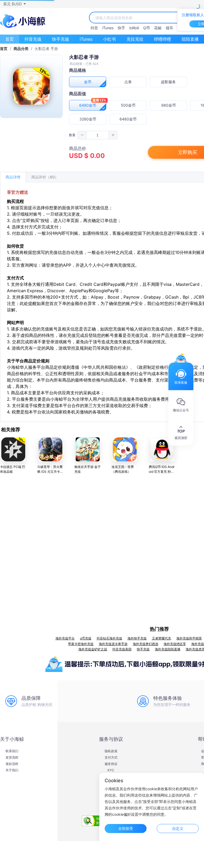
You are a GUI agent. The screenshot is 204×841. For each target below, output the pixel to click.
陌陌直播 (190, 39)
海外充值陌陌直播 (167, 649)
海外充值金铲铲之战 (92, 649)
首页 (9, 39)
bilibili (134, 28)
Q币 (146, 28)
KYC (111, 770)
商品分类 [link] (21, 49)
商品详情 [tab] (13, 177)
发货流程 (12, 757)
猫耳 (169, 28)
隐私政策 (111, 751)
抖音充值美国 (121, 649)
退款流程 (12, 763)
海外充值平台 (65, 638)
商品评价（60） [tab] (44, 177)
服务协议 (111, 763)
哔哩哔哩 (162, 39)
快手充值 (60, 39)
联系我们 (12, 751)
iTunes (107, 28)
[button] (14, 4)
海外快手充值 (137, 638)
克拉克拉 (134, 39)
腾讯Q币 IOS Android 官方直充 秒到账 (162, 471)
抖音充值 (32, 39)
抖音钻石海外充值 (109, 638)
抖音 (94, 28)
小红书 (109, 39)
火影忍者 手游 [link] (46, 49)
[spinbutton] (97, 135)
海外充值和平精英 (189, 638)
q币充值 (85, 638)
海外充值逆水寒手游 (113, 644)
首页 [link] (3, 49)
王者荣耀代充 (161, 638)
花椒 (158, 28)
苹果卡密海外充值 (81, 644)
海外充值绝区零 (175, 644)
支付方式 (111, 757)
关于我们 (12, 770)
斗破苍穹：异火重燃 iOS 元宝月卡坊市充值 (50, 471)
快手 (121, 28)
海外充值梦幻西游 (145, 644)
